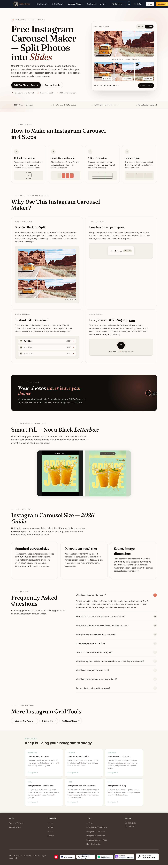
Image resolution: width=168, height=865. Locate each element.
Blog (102, 4)
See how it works (52, 85)
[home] (21, 4)
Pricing (50, 827)
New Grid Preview (93, 844)
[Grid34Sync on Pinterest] (56, 857)
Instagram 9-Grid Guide (95, 836)
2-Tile (140, 26)
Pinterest (131, 826)
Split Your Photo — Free (26, 85)
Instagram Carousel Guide (96, 840)
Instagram (132, 823)
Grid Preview (92, 4)
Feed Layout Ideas (70, 721)
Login (150, 4)
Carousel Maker (74, 4)
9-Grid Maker (57, 4)
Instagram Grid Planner (25, 721)
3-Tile (149, 26)
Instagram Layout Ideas (95, 831)
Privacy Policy (15, 827)
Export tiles (145, 85)
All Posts (89, 823)
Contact (51, 836)
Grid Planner (42, 4)
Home (50, 823)
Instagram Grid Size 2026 (96, 827)
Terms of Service (16, 823)
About (50, 831)
